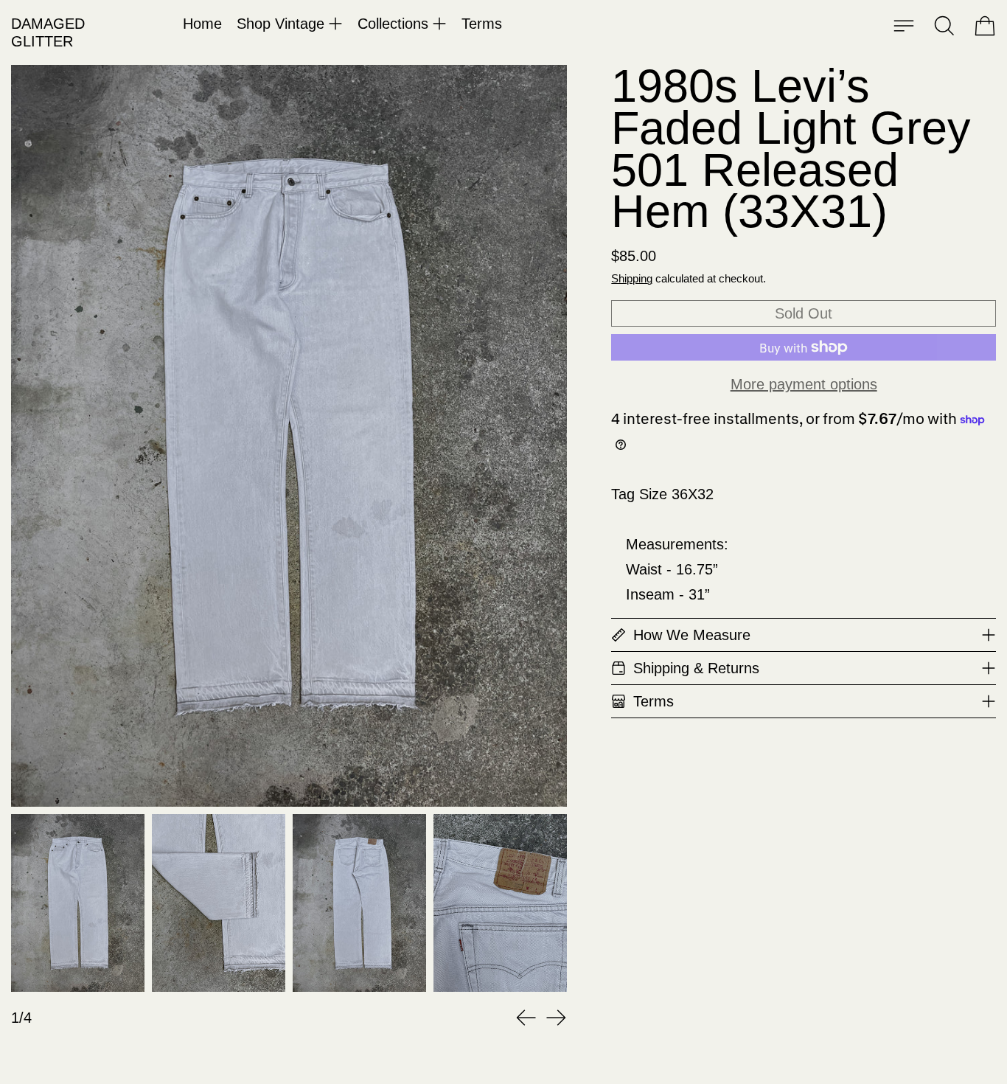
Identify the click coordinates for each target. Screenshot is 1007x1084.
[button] (944, 26)
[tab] (77, 903)
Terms (481, 23)
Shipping (631, 278)
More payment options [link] (804, 384)
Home (202, 23)
